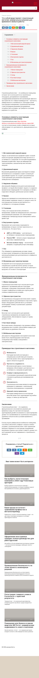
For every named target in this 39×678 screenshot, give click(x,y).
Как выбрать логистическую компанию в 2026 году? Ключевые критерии (19, 481)
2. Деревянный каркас (16, 46)
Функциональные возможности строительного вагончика (15, 66)
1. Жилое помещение (16, 69)
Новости (21, 25)
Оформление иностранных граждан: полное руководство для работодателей (19, 538)
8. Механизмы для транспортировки (21, 62)
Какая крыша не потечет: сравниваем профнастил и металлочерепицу (16, 510)
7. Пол (12, 59)
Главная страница (6, 15)
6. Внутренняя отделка (16, 57)
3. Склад (12, 75)
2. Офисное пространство (17, 72)
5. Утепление (14, 54)
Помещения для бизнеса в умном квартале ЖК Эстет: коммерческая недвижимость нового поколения (19, 625)
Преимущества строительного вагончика (19, 83)
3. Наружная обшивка (16, 49)
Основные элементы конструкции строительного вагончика (16, 40)
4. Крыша (12, 51)
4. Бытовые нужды (15, 77)
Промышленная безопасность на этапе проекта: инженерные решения (18, 567)
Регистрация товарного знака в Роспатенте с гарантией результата (18, 596)
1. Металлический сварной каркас (20, 43)
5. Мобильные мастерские (18, 80)
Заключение (10, 86)
